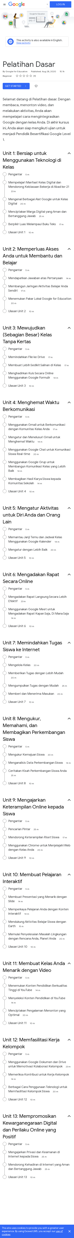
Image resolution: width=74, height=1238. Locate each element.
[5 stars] (31, 75)
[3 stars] (24, 75)
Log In (60, 4)
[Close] (69, 1231)
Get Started (13, 86)
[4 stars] (27, 75)
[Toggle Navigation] (5, 4)
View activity (23, 42)
